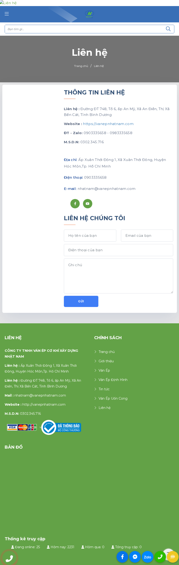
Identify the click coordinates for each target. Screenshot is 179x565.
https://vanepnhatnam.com (108, 124)
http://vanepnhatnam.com (43, 404)
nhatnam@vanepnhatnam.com (40, 395)
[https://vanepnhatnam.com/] (89, 14)
